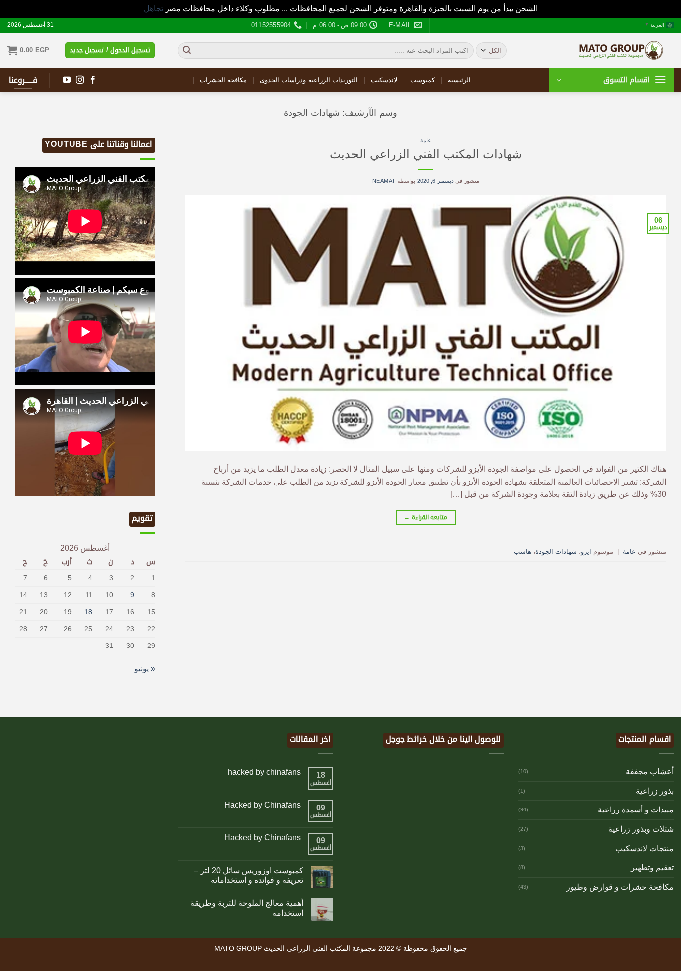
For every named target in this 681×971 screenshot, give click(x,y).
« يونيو (144, 668)
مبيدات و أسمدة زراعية (636, 810)
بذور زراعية (655, 791)
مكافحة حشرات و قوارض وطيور (620, 887)
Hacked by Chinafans (262, 805)
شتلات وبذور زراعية (641, 829)
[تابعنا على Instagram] (80, 80)
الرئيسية (459, 80)
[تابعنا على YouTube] (67, 80)
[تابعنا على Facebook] (93, 80)
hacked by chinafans (264, 772)
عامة (425, 140)
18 (88, 612)
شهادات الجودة (556, 551)
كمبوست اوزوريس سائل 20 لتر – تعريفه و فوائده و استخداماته (248, 875)
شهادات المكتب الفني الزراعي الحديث (426, 154)
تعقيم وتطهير (652, 867)
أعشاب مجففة (650, 771)
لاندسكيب (384, 80)
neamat (384, 181)
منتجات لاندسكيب (644, 848)
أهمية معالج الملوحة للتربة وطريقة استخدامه (246, 908)
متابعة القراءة (425, 517)
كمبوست (422, 80)
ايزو (586, 551)
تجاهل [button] (153, 8)
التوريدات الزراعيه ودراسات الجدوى (309, 80)
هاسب (522, 551)
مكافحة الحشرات (223, 80)
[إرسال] (186, 50)
